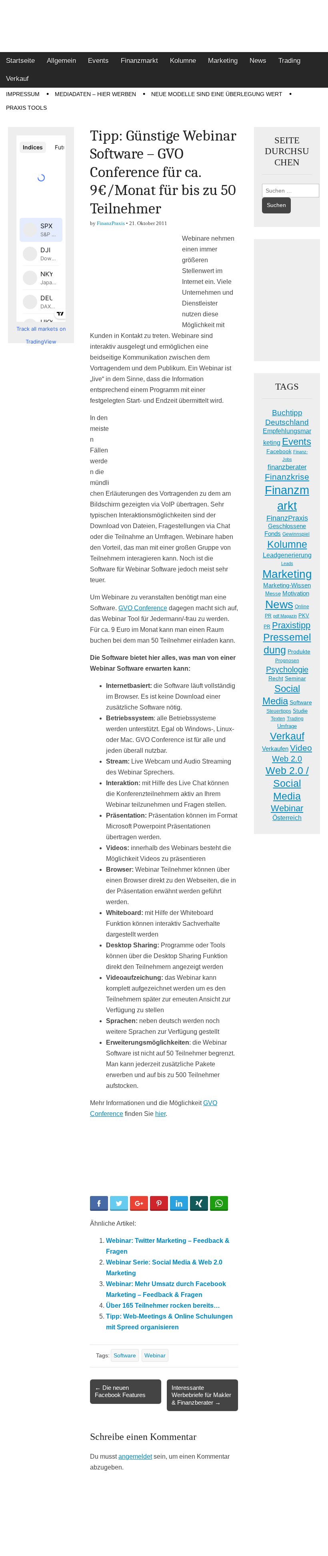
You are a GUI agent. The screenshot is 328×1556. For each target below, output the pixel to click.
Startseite (20, 60)
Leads (287, 563)
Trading (289, 60)
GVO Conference (142, 608)
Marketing (223, 60)
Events (98, 60)
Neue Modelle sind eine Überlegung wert (216, 94)
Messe (273, 594)
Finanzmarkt (139, 60)
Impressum (23, 94)
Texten (278, 718)
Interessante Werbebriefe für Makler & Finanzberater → (201, 1394)
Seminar (295, 678)
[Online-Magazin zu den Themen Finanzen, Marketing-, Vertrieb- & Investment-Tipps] (164, 26)
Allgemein (61, 60)
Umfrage (287, 726)
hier (160, 1113)
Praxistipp (291, 625)
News (258, 60)
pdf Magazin (285, 615)
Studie (300, 711)
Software (125, 1355)
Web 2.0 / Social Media (287, 783)
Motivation (295, 593)
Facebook (279, 451)
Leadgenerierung (287, 555)
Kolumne (183, 60)
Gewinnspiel (296, 534)
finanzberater (287, 467)
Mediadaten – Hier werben (95, 94)
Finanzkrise (287, 477)
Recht (275, 678)
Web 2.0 (287, 758)
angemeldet (135, 1456)
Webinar (155, 1355)
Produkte (299, 651)
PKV (303, 616)
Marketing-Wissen (287, 585)
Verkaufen (275, 748)
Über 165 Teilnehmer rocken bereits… (163, 1305)
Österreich (287, 817)
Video (301, 748)
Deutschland (287, 422)
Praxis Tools (26, 108)
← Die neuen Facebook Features (120, 1391)
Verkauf (17, 78)
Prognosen (287, 660)
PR (267, 626)
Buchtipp (287, 412)
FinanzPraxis (111, 223)
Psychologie (287, 669)
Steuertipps (278, 711)
